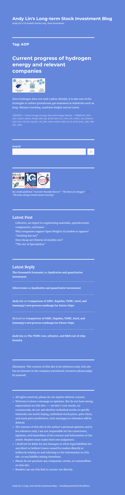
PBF (64, 121)
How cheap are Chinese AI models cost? (39, 239)
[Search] (90, 151)
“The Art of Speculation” (30, 244)
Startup (68, 115)
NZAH (58, 121)
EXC (19, 121)
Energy (43, 115)
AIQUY (28, 118)
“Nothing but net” (26, 235)
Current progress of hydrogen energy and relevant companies (51, 64)
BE (45, 118)
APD (41, 118)
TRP (92, 121)
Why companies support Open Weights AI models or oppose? (52, 231)
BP (56, 118)
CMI (66, 118)
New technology (56, 115)
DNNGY (89, 118)
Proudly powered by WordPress (75, 486)
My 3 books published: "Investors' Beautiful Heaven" (36, 192)
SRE (87, 121)
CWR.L (76, 118)
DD (82, 118)
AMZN (35, 118)
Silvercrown (19, 287)
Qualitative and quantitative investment (56, 287)
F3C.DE (26, 121)
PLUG (69, 121)
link (43, 469)
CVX (70, 118)
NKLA (51, 121)
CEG (61, 118)
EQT (14, 121)
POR (75, 121)
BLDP (51, 118)
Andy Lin (17, 301)
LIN (40, 121)
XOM (19, 125)
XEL (14, 125)
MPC (45, 121)
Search (16, 146)
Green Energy (32, 115)
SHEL (81, 121)
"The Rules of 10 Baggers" (74, 192)
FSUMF (34, 121)
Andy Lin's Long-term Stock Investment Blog (62, 18)
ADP (88, 115)
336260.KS (80, 115)
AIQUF (20, 118)
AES (14, 118)
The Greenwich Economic (28, 272)
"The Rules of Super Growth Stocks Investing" (33, 195)
